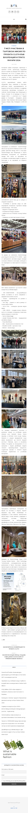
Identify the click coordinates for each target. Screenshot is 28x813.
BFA (4, 639)
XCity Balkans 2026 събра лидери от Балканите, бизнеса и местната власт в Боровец (12, 692)
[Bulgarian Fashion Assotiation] (14, 6)
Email (3, 775)
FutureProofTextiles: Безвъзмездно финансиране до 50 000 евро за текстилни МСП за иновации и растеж (14, 675)
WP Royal (17, 802)
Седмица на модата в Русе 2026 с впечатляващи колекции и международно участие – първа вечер (13, 709)
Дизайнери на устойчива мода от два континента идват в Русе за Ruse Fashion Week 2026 (13, 732)
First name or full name (7, 769)
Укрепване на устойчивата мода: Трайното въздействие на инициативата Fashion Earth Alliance (14, 683)
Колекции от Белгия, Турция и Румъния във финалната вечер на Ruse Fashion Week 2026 (14, 700)
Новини (14, 45)
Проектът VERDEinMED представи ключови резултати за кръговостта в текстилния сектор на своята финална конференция (14, 723)
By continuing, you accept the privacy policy (14, 780)
